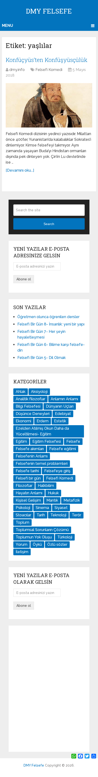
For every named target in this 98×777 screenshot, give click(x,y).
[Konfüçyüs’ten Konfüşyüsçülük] (49, 105)
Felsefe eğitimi (62, 449)
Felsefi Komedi (48, 69)
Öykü (37, 544)
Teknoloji (58, 515)
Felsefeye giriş (57, 471)
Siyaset (61, 507)
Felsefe (73, 441)
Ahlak (20, 391)
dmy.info (17, 69)
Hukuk (53, 493)
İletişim (22, 552)
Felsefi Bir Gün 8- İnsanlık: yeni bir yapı (50, 324)
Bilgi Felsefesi (28, 406)
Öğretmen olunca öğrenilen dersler (48, 317)
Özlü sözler (57, 544)
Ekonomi (23, 421)
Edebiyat (63, 413)
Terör (76, 515)
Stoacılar (23, 515)
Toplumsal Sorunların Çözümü (42, 529)
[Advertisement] (49, 689)
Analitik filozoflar (30, 399)
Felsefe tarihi (27, 471)
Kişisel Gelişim (28, 500)
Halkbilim (46, 485)
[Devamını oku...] (20, 170)
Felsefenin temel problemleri (42, 463)
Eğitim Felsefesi (46, 441)
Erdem (43, 421)
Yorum (21, 544)
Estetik (60, 421)
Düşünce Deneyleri (32, 413)
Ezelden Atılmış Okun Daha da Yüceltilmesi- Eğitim (42, 431)
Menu (7, 25)
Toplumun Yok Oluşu (34, 537)
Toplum (22, 522)
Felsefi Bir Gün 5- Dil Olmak (41, 357)
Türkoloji (64, 537)
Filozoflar (24, 485)
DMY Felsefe (49, 11)
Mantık (52, 500)
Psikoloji (23, 507)
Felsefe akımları (30, 449)
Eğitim (21, 441)
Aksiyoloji (39, 391)
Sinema (42, 507)
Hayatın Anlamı (29, 493)
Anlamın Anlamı (64, 399)
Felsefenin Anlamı (32, 456)
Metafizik (72, 500)
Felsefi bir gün (28, 478)
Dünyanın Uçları (60, 406)
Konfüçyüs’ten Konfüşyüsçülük (47, 60)
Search (49, 224)
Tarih (41, 515)
